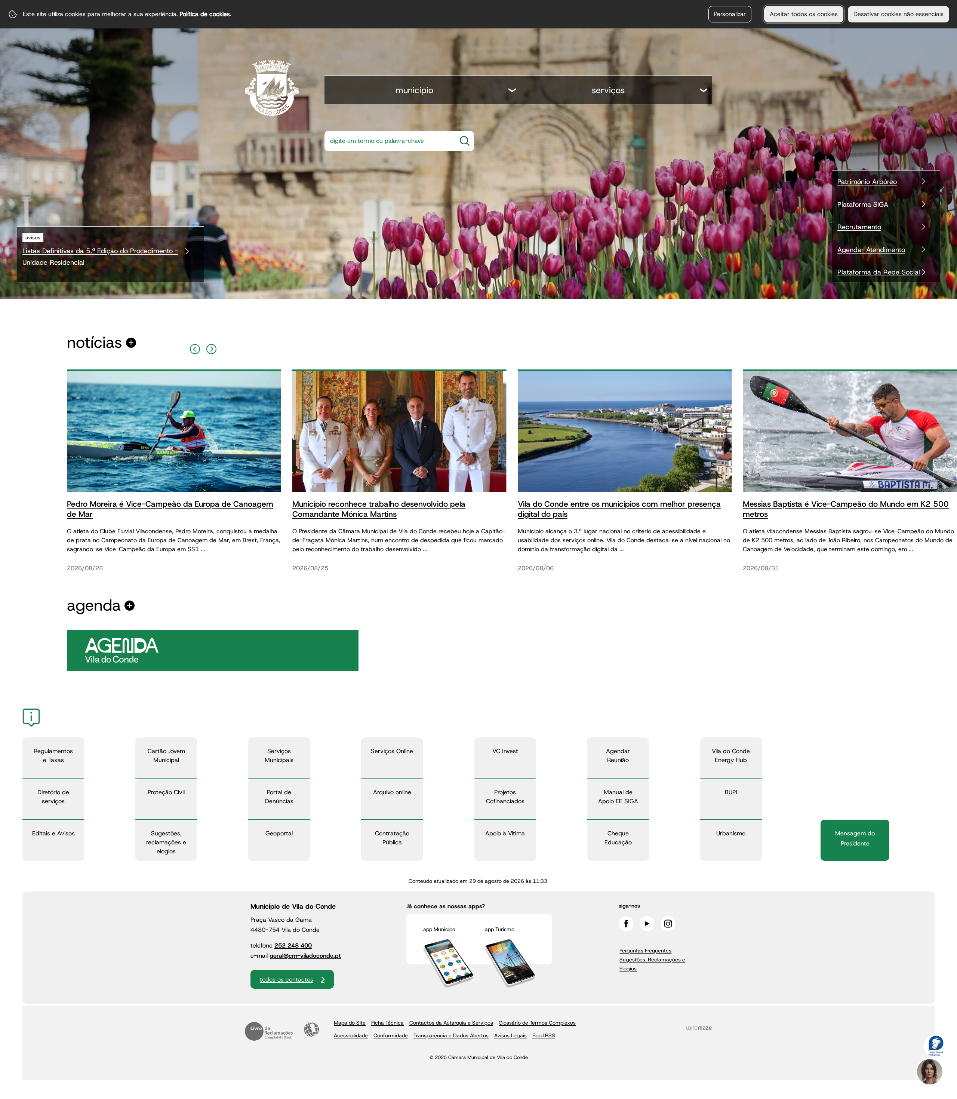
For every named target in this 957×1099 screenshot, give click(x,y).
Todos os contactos (286, 979)
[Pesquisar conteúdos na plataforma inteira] (464, 141)
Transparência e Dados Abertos (451, 1035)
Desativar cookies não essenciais (898, 14)
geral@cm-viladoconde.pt (305, 956)
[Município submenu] (512, 91)
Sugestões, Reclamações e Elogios (652, 964)
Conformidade (390, 1035)
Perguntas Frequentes (645, 950)
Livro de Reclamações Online (269, 1031)
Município (414, 90)
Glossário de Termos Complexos (537, 1022)
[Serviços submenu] (704, 91)
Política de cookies (205, 14)
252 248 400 (293, 945)
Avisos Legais (510, 1035)
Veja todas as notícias (94, 343)
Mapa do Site (350, 1022)
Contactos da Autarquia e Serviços (451, 1022)
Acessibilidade (311, 1029)
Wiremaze (699, 1027)
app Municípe (439, 929)
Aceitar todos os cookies (804, 14)
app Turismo (499, 929)
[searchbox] (388, 141)
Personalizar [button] (730, 14)
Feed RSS (543, 1035)
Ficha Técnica (387, 1022)
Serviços (608, 90)
